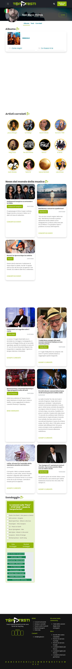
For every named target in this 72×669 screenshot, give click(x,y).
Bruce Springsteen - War (16, 529)
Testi (32, 23)
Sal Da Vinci (43, 472)
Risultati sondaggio (26, 545)
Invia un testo (62, 3)
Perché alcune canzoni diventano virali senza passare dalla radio (51, 392)
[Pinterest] (16, 633)
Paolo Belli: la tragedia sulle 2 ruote (18, 330)
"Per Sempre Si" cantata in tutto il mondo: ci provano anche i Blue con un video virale (51, 467)
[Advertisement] (36, 66)
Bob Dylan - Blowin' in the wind (18, 532)
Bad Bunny (43, 212)
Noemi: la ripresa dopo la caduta (19, 255)
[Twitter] (22, 633)
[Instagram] (19, 633)
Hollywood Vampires (15, 206)
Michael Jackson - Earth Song (18, 538)
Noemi (10, 259)
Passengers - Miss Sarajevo (17, 524)
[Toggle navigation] (7, 4)
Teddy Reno (43, 347)
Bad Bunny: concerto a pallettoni (51, 209)
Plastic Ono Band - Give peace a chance (21, 515)
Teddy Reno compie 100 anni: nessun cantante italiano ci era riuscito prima (50, 342)
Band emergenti (40, 628)
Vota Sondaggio (13, 545)
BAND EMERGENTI (13, 411)
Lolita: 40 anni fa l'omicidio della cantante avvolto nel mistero (19, 464)
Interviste (37, 630)
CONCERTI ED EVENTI (14, 222)
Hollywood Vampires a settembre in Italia (20, 202)
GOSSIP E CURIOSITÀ (14, 358)
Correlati (38, 23)
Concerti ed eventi (40, 622)
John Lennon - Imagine (16, 518)
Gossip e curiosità (40, 624)
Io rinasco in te (47, 48)
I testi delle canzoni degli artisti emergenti (59, 626)
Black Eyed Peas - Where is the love (20, 521)
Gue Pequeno (12, 393)
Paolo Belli (11, 334)
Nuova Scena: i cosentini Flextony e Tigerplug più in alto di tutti (20, 389)
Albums (26, 23)
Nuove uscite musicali (41, 626)
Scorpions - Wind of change (17, 535)
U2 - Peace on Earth (15, 526)
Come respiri (17, 48)
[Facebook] (13, 633)
